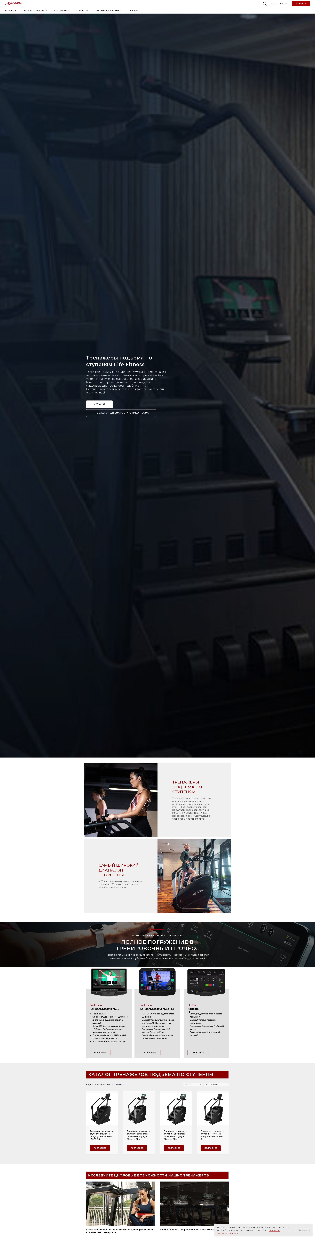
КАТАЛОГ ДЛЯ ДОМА (34, 10)
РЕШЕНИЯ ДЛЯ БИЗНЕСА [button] (109, 10)
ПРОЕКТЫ (83, 10)
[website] (265, 4)
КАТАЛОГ (10, 10)
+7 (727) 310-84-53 (279, 4)
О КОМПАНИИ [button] (61, 10)
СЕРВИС (134, 10)
